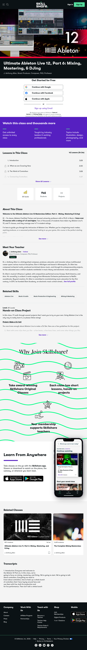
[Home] (42, 4)
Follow (25, 251)
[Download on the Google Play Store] (77, 620)
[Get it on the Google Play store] (34, 479)
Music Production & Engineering (45, 296)
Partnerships (25, 619)
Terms (49, 639)
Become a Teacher (40, 616)
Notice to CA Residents (45, 641)
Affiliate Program (26, 615)
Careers (6, 615)
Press (5, 619)
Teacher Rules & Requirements (42, 626)
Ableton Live (9, 296)
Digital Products (59, 617)
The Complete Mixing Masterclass (67, 546)
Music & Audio (23, 296)
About (6, 612)
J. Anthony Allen (18, 252)
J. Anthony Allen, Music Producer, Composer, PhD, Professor (28, 73)
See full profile (69, 281)
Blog (5, 622)
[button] (3, 4)
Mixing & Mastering (67, 296)
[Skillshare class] (27, 526)
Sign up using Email (43, 108)
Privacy (41, 639)
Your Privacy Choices (61, 639)
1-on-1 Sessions (59, 620)
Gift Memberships (58, 613)
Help (34, 639)
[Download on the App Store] (13, 479)
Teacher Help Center (41, 621)
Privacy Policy (38, 114)
